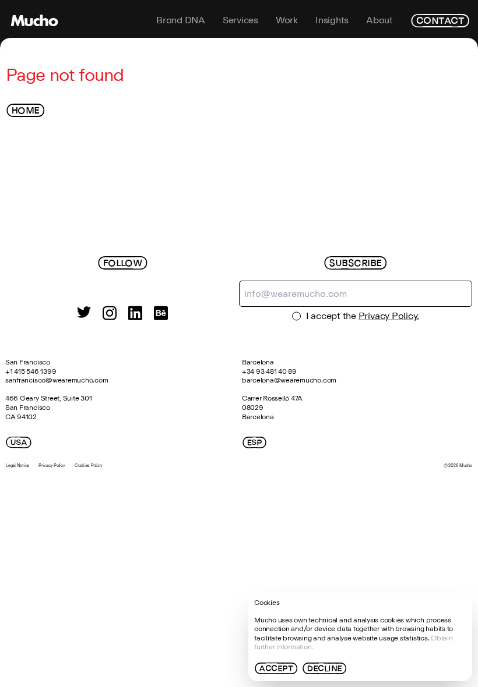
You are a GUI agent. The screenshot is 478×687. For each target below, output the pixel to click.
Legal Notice (17, 465)
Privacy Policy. (388, 316)
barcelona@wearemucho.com (289, 380)
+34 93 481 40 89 (269, 371)
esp (254, 442)
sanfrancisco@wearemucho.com (56, 380)
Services (240, 20)
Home (25, 110)
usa (18, 442)
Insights (332, 20)
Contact (439, 20)
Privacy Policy (51, 465)
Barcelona (258, 362)
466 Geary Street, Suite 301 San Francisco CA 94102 (49, 407)
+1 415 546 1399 (30, 371)
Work (287, 20)
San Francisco (27, 362)
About (379, 20)
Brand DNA (180, 20)
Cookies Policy (89, 465)
